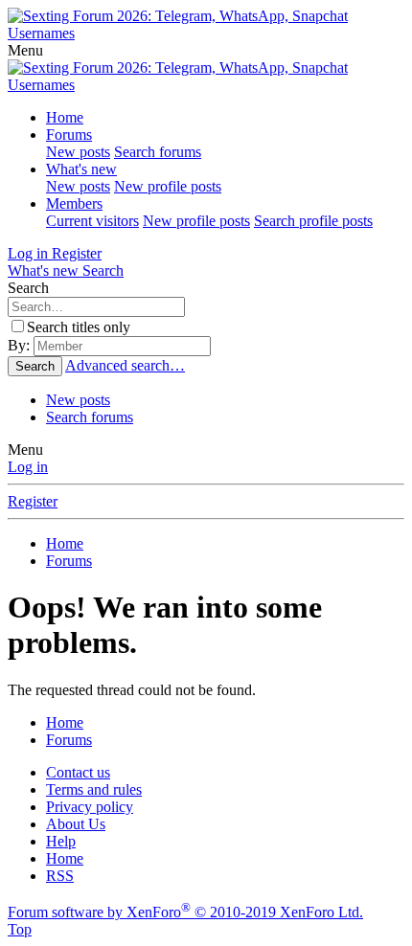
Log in (28, 467)
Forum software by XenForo (185, 912)
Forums (69, 134)
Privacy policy (89, 807)
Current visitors (92, 221)
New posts (78, 152)
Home (64, 117)
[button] (25, 50)
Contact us (78, 772)
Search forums (157, 152)
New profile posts (167, 186)
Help (61, 841)
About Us (75, 824)
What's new (81, 169)
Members (74, 203)
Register (32, 501)
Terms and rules (94, 789)
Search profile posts (313, 221)
